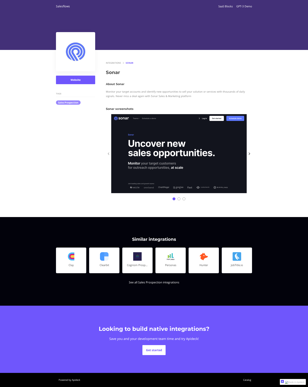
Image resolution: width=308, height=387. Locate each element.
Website (76, 80)
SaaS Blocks (225, 6)
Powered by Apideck (69, 379)
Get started (154, 350)
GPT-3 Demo (244, 6)
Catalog (247, 379)
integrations (113, 62)
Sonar (129, 62)
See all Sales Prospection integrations (154, 282)
